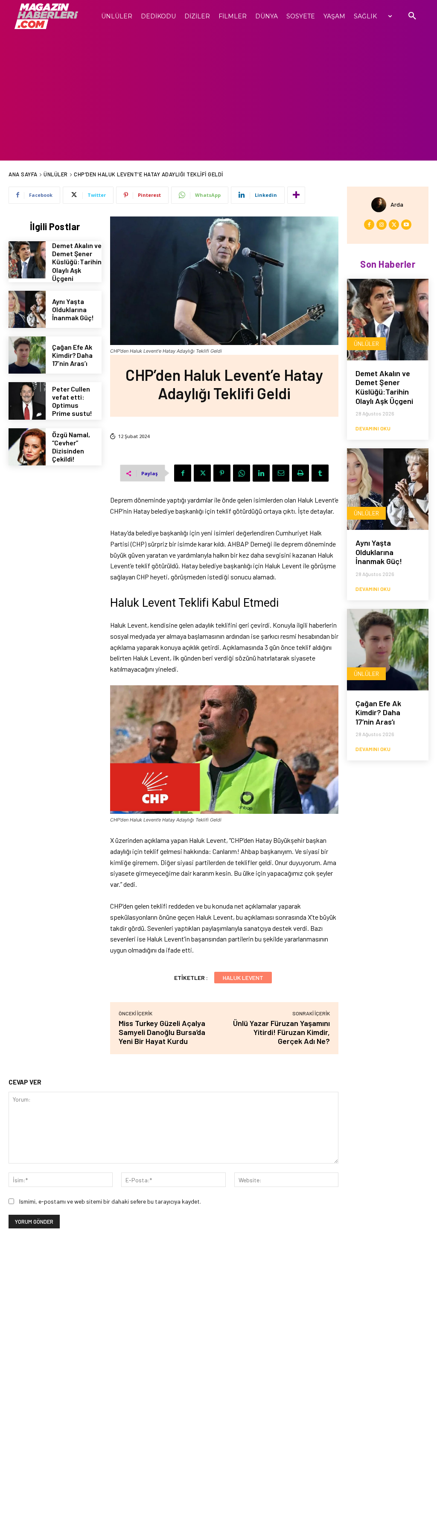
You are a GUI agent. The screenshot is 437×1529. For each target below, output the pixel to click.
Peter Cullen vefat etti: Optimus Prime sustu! (72, 401)
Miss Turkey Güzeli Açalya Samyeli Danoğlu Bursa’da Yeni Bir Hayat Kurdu (162, 1032)
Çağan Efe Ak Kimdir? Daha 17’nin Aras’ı (72, 355)
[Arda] (380, 204)
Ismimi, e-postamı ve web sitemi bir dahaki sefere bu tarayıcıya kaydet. (110, 1201)
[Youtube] (406, 224)
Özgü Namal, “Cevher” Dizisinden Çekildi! (71, 446)
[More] (296, 195)
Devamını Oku (372, 428)
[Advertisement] (218, 96)
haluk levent (243, 977)
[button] (412, 16)
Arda (396, 204)
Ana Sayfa (23, 174)
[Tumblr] (320, 473)
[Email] (280, 473)
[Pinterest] (221, 473)
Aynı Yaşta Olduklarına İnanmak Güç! (73, 309)
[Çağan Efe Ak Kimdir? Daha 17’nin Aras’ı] (27, 355)
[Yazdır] (300, 473)
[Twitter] (202, 473)
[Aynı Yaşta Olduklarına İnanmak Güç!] (27, 309)
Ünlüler (56, 174)
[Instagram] (381, 224)
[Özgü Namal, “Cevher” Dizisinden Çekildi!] (27, 446)
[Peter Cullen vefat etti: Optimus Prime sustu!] (27, 400)
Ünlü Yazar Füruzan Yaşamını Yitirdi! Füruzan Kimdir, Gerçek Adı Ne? (281, 1032)
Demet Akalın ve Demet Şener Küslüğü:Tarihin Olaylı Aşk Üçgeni (77, 261)
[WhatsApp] (241, 473)
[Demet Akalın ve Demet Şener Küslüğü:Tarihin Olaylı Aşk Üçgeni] (27, 259)
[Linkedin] (261, 473)
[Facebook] (182, 473)
